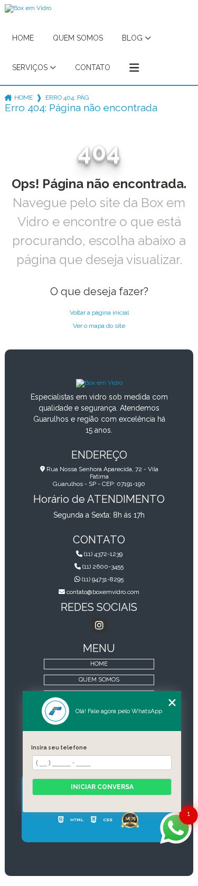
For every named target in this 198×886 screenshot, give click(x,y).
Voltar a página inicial (99, 312)
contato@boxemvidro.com (102, 592)
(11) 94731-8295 (102, 579)
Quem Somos (78, 38)
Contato (92, 67)
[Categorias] (134, 68)
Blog (132, 38)
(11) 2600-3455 (102, 566)
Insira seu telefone (59, 747)
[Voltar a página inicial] (99, 382)
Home (23, 38)
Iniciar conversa (102, 787)
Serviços (30, 67)
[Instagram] (99, 626)
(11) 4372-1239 (102, 554)
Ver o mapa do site (99, 325)
